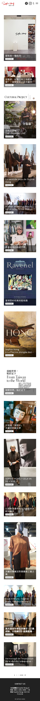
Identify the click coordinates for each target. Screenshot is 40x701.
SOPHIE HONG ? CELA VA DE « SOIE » (18, 480)
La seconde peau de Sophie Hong (19, 180)
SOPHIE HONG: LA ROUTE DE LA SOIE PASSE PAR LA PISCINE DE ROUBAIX (19, 207)
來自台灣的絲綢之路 (15, 247)
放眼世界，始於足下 (15, 390)
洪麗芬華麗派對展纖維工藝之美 (19, 572)
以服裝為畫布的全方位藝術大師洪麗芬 (19, 509)
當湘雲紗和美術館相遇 (16, 300)
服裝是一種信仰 (13, 55)
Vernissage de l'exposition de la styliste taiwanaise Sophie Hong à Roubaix (19, 659)
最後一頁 (23, 675)
